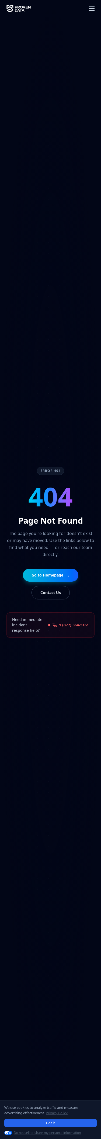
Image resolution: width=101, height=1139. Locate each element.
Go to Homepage (51, 575)
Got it (50, 1122)
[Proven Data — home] (18, 8)
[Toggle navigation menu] (92, 8)
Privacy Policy (57, 1112)
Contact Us (50, 592)
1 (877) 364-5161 (74, 624)
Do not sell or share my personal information (47, 1132)
